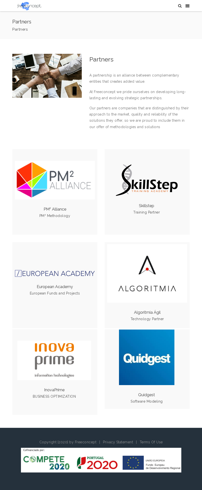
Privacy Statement (118, 442)
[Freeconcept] (29, 6)
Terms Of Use (151, 442)
